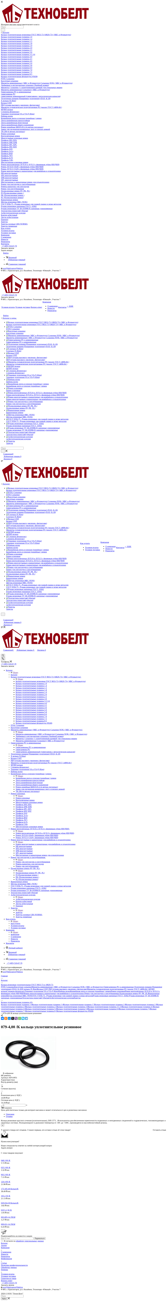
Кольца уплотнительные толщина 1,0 (16, 1004)
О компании (6, 1252)
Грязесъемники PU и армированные (31, 747)
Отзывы (9, 1116)
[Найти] (3, 29)
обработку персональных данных (30, 1241)
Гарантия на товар (8, 1278)
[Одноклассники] (5, 1018)
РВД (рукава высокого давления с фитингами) (68, 989)
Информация (6, 1259)
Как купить (15, 923)
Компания (15, 934)
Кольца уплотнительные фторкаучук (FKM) (75, 1011)
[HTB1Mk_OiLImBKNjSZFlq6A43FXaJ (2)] (28, 1069)
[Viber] (16, 1018)
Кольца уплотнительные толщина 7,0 (134, 1009)
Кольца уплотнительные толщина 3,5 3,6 (105, 1007)
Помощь (4, 1270)
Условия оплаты (7, 1274)
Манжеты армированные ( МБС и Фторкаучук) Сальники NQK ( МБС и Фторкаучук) (51, 734)
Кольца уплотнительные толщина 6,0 (103, 1009)
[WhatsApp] (19, 1018)
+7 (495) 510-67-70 (9, 246)
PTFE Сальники (7, 987)
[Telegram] (26, 1018)
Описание (10, 1114)
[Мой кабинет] (2, 617)
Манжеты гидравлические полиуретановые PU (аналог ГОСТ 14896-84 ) (118, 989)
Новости (4, 1254)
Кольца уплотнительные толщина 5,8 (72, 1009)
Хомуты (19, 912)
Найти (4, 1299)
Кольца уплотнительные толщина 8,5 (41, 1011)
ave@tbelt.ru (8, 268)
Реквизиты (5, 1256)
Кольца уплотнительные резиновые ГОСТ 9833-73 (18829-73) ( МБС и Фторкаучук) (51, 681)
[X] (12, 1018)
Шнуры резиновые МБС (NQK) (19, 996)
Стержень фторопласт (16, 991)
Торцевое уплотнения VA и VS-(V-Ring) (41, 991)
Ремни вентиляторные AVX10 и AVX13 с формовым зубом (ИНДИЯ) (45, 833)
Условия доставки (8, 1276)
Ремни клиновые (23, 798)
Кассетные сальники (23, 987)
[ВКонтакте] (2, 1018)
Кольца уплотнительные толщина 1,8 (110, 1004)
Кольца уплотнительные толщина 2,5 (41, 1007)
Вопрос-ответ (6, 1281)
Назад (15, 672)
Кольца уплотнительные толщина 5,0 (41, 1009)
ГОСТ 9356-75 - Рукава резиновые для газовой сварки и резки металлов (63, 996)
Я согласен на (24, 1241)
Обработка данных (9, 1267)
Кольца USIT (43, 989)
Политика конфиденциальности (14, 1265)
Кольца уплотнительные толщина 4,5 (137, 1007)
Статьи (4, 1263)
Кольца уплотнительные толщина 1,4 (47, 1004)
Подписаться (40, 1238)
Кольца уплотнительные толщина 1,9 (141, 1004)
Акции (4, 1245)
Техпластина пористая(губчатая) (35, 998)
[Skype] (23, 1018)
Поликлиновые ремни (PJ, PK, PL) (30, 873)
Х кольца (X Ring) (29, 989)
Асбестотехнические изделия (28, 899)
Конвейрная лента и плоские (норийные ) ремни (36, 778)
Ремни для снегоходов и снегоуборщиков (33, 862)
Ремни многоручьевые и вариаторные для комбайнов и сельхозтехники (45, 844)
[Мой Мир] (9, 1018)
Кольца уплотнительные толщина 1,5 (79, 1004)
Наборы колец (64, 991)
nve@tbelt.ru (18, 268)
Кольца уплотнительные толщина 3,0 (72, 1007)
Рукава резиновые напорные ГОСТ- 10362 (111, 996)
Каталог (14, 675)
